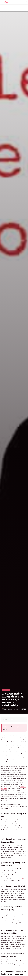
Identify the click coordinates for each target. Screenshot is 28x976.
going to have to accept (17, 878)
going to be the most (19, 870)
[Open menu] (2, 2)
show (15, 719)
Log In (24, 2)
